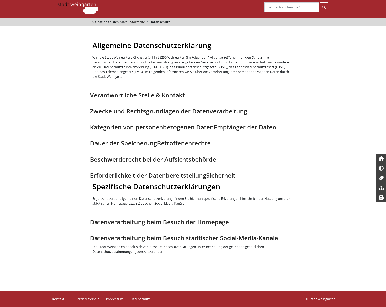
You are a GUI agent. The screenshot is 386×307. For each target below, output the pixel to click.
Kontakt (58, 299)
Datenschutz (140, 299)
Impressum (114, 299)
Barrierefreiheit (87, 299)
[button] (381, 158)
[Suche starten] (324, 7)
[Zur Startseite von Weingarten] (78, 8)
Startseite (137, 22)
